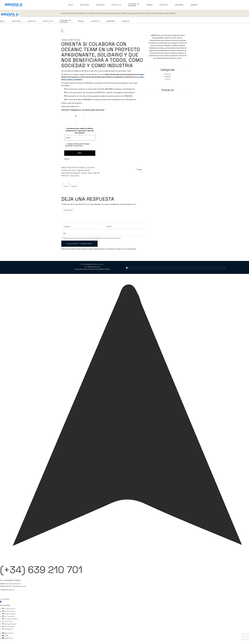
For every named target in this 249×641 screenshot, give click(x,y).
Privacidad (91, 269)
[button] (0, 602)
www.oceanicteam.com (70, 106)
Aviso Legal (78, 269)
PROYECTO (65, 176)
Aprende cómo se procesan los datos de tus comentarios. (115, 249)
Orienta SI (88, 264)
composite (90, 167)
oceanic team (86, 173)
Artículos (167, 74)
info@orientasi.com (7, 590)
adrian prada (66, 167)
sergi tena (75, 176)
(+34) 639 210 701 (41, 570)
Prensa (167, 79)
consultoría (65, 170)
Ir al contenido (4, 599)
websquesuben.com (94, 267)
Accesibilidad (99, 269)
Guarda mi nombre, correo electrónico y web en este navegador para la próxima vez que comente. (92, 238)
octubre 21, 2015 (67, 40)
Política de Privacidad (81, 144)
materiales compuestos (70, 173)
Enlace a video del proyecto (71, 103)
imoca (73, 170)
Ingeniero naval (83, 170)
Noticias (77, 40)
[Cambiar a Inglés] (194, 5)
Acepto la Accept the (77, 145)
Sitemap (107, 269)
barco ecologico (78, 167)
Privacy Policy (78, 146)
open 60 (96, 173)
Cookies (84, 269)
